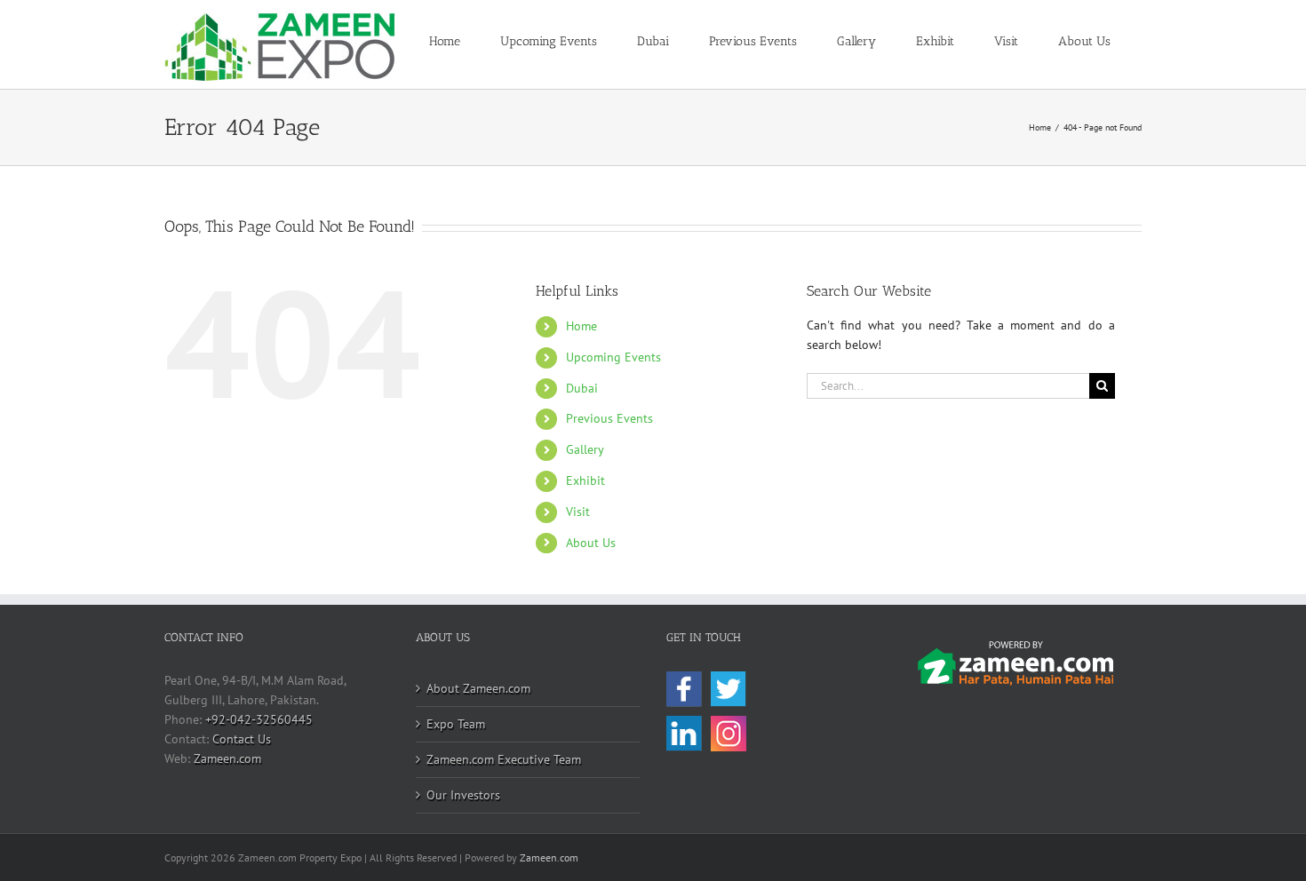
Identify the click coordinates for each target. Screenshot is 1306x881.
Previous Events (609, 418)
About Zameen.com (478, 688)
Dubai (582, 388)
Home (581, 326)
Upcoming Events (613, 357)
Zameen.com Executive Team (503, 759)
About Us (591, 543)
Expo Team (455, 724)
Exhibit (585, 480)
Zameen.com (227, 758)
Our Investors (463, 795)
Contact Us (241, 739)
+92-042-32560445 (259, 719)
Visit (578, 512)
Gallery (585, 449)
